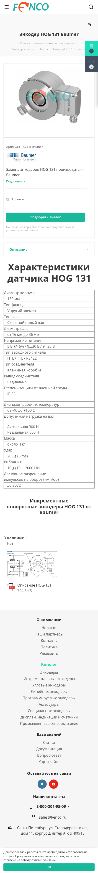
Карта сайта (49, 761)
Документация (49, 748)
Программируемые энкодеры (49, 697)
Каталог (49, 664)
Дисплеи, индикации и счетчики (49, 717)
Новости (49, 627)
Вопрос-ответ (49, 755)
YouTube (53, 784)
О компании (49, 619)
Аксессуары (49, 704)
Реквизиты (49, 653)
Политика (49, 646)
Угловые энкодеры (49, 685)
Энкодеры (49, 672)
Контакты (49, 640)
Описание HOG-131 (34, 585)
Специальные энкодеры (49, 710)
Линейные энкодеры (49, 691)
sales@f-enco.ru (52, 817)
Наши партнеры (49, 634)
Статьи (49, 742)
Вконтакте (42, 784)
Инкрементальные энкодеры (49, 678)
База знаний (49, 734)
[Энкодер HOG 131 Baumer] (49, 96)
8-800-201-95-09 (51, 806)
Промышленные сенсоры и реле (49, 723)
